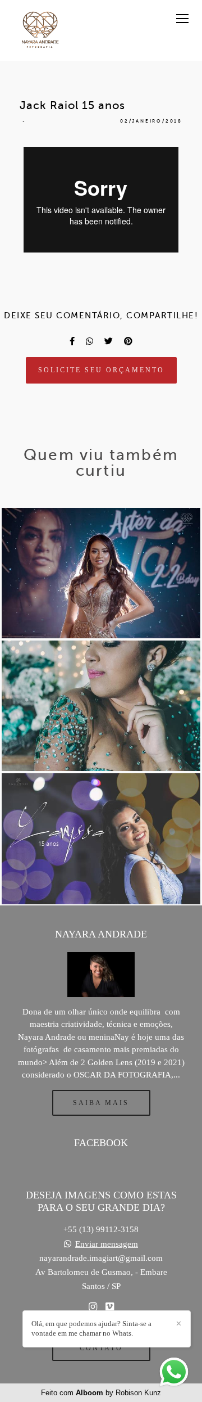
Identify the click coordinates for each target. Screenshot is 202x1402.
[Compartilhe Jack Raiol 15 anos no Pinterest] (128, 341)
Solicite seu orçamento (101, 370)
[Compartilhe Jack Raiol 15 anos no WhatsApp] (89, 341)
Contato (101, 1348)
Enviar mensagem (106, 1244)
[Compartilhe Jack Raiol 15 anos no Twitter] (108, 341)
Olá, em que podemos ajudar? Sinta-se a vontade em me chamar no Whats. (91, 1328)
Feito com (101, 1393)
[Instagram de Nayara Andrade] (93, 1307)
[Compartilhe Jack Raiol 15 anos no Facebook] (72, 341)
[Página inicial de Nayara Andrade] (40, 30)
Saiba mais (101, 1103)
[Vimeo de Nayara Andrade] (109, 1307)
